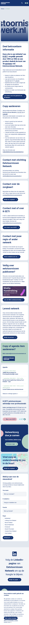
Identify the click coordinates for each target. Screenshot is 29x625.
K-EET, (5, 56)
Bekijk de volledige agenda (10, 393)
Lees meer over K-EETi (10, 227)
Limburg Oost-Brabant (10, 520)
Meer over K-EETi (11, 419)
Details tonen (7, 622)
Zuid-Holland (8, 533)
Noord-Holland (8, 522)
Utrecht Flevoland (9, 529)
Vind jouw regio (10, 444)
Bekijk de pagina (13, 579)
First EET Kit (8, 81)
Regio (4, 516)
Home (2, 9)
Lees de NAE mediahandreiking (12, 300)
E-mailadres (6, 499)
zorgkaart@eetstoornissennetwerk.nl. (12, 195)
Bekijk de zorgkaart (9, 199)
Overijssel (7, 527)
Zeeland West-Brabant (10, 531)
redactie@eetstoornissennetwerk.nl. (13, 152)
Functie (5, 507)
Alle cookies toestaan (10, 618)
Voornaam (5, 490)
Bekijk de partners (9, 337)
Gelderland (7, 518)
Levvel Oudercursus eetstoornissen (14, 387)
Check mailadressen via (10, 256)
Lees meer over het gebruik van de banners (13, 96)
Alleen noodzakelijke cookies (11, 620)
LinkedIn (17, 81)
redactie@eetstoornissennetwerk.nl (12, 223)
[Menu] (26, 3)
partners (8, 64)
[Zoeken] (22, 3)
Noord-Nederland (9, 524)
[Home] (5, 3)
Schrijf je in (7, 537)
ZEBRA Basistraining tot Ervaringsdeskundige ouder (14, 372)
